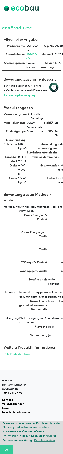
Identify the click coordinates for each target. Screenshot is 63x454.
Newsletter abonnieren (17, 412)
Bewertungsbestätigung (19, 95)
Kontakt (7, 399)
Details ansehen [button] (44, 440)
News (5, 408)
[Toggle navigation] (54, 8)
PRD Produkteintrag (17, 353)
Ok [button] (6, 449)
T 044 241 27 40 (12, 392)
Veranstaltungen (13, 403)
